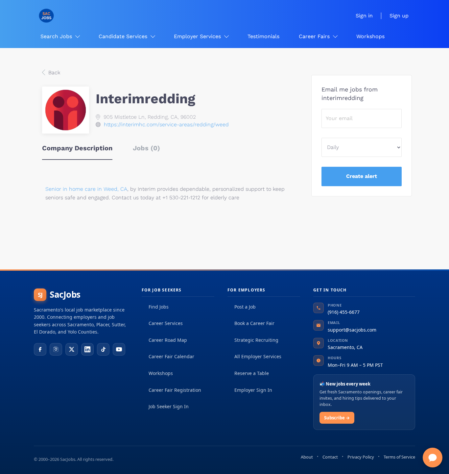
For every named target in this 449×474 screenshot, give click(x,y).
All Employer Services (257, 356)
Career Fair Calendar (171, 356)
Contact (330, 457)
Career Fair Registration (175, 390)
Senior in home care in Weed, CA (86, 189)
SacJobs (59, 294)
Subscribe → (337, 418)
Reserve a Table (251, 373)
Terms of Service (399, 457)
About (307, 457)
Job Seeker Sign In (169, 406)
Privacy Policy (360, 457)
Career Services (166, 323)
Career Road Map (168, 340)
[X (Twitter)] (71, 349)
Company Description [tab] (77, 148)
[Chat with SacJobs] (432, 457)
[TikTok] (103, 349)
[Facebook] (40, 349)
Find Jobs (159, 307)
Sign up (399, 15)
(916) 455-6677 (344, 312)
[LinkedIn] (87, 349)
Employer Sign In (253, 390)
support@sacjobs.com (352, 330)
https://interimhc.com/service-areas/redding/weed (166, 124)
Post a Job (245, 307)
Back (53, 72)
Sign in (364, 15)
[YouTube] (119, 349)
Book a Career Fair (254, 323)
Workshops (161, 373)
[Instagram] (56, 349)
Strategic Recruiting (256, 340)
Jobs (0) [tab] (146, 148)
